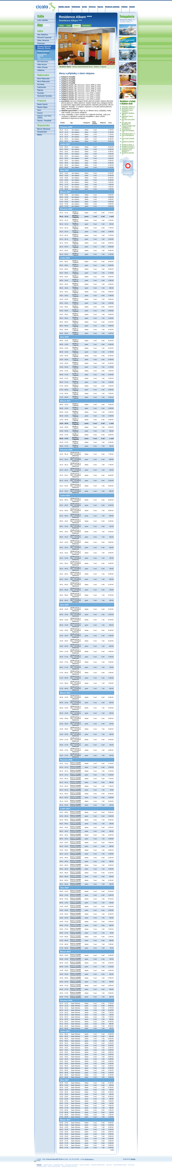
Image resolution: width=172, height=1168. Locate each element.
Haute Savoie (42, 104)
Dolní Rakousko (43, 79)
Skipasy (76, 25)
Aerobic (84, 5)
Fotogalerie (86, 25)
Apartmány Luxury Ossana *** (127, 110)
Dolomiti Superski (44, 38)
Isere (39, 110)
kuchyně (109, 1164)
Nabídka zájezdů (64, 5)
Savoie (40, 113)
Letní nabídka (42, 20)
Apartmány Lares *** (128, 108)
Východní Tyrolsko (44, 96)
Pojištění (124, 5)
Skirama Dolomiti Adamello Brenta (44, 47)
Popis (62, 25)
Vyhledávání (76, 5)
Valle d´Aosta (42, 67)
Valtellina (40, 70)
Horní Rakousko (43, 81)
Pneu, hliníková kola (54, 1166)
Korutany (40, 84)
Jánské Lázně (47, 1164)
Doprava (100, 5)
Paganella (40, 55)
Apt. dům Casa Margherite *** (126, 123)
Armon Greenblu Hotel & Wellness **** (128, 126)
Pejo (38, 57)
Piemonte (41, 43)
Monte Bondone (42, 54)
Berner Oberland (43, 129)
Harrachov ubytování (71, 1164)
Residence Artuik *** (128, 144)
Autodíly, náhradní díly (98, 1164)
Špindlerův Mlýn (58, 1164)
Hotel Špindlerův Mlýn (120, 1164)
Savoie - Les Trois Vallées (44, 117)
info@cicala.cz (89, 1159)
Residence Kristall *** (128, 148)
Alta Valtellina (42, 35)
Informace (92, 5)
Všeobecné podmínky (112, 5)
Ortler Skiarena (43, 40)
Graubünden (42, 132)
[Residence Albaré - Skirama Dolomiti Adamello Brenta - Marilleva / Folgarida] (86, 64)
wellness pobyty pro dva (69, 1166)
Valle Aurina (42, 64)
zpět (112, 1150)
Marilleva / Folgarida (43, 52)
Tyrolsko (40, 93)
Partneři (39, 1164)
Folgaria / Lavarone (43, 51)
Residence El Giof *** (128, 146)
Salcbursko (41, 87)
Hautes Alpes (42, 107)
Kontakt (132, 5)
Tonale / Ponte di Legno (44, 58)
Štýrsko (40, 90)
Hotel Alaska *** (126, 129)
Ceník (69, 25)
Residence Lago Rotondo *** (127, 150)
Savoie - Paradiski (44, 121)
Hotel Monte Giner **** (128, 133)
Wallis (39, 135)
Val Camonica (42, 62)
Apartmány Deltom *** (128, 106)
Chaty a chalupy (85, 1164)
